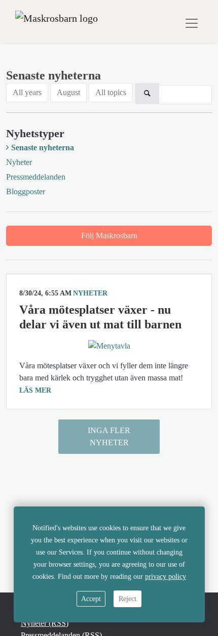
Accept (91, 599)
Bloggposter (25, 191)
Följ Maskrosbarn (109, 235)
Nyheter (19, 162)
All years (27, 92)
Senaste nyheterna (42, 147)
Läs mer (35, 390)
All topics (110, 92)
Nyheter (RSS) (44, 623)
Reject (127, 599)
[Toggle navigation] (191, 23)
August (68, 92)
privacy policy (165, 576)
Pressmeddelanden (35, 177)
